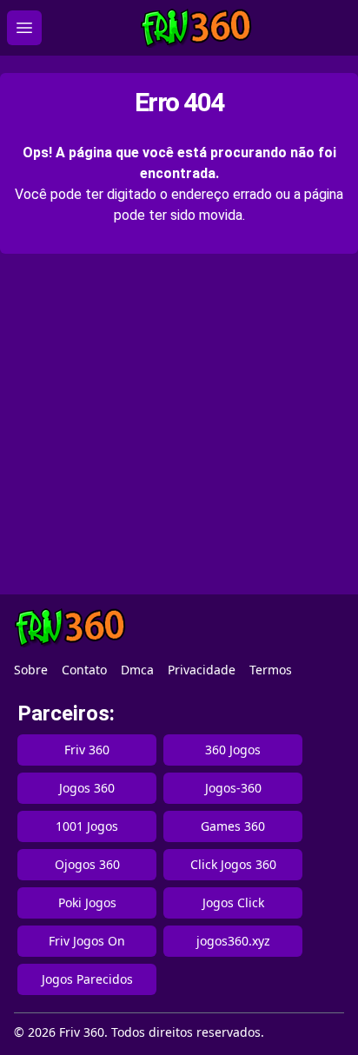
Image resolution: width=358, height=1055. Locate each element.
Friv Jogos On (87, 940)
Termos (270, 669)
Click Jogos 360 (233, 864)
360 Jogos (233, 749)
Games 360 (233, 826)
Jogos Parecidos (87, 979)
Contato (84, 669)
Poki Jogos (87, 902)
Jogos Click (233, 902)
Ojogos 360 (87, 864)
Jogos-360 (233, 788)
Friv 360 (86, 749)
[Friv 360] (196, 28)
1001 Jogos (87, 826)
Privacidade (201, 669)
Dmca (137, 669)
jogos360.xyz (233, 940)
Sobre (31, 669)
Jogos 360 (87, 788)
